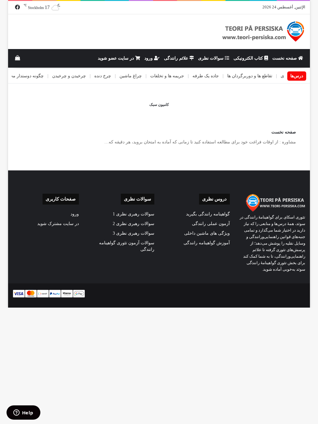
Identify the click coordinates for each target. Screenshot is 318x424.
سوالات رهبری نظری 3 (133, 233)
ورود (149, 58)
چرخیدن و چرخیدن (77, 76)
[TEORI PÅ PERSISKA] (263, 31)
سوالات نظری (211, 58)
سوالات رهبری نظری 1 (133, 214)
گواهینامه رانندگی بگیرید (208, 214)
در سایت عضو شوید (116, 58)
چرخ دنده (110, 76)
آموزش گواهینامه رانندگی (207, 243)
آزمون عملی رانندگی (211, 223)
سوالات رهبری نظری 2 (133, 223)
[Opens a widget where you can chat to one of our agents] (23, 413)
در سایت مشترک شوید (58, 223)
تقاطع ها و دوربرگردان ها (257, 76)
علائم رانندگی (176, 58)
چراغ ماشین (139, 76)
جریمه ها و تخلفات (175, 76)
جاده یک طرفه (214, 76)
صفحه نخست (285, 58)
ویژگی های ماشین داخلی (207, 233)
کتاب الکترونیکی (249, 58)
